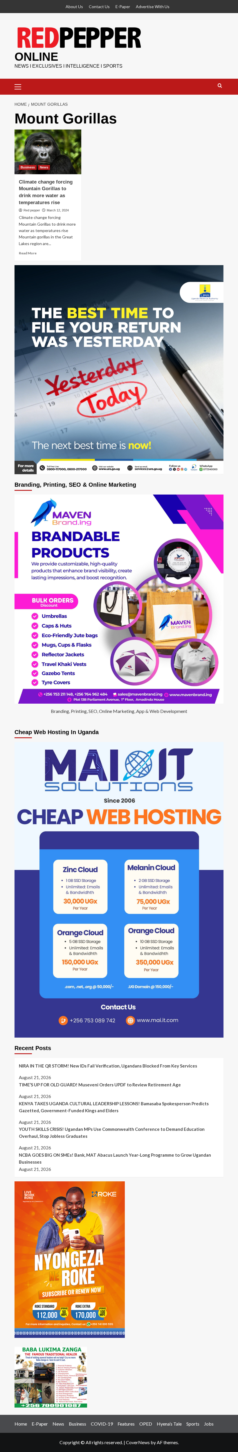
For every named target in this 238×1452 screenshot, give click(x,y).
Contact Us (99, 6)
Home (21, 1423)
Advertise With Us (153, 6)
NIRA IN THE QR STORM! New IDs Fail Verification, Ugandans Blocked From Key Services (108, 1065)
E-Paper (123, 6)
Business (28, 167)
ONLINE (36, 56)
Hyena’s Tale (169, 1423)
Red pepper (32, 210)
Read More (28, 253)
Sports (192, 1423)
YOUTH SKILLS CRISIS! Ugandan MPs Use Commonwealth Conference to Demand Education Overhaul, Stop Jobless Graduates (112, 1132)
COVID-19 (102, 1423)
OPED (145, 1423)
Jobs (209, 1423)
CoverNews (138, 1442)
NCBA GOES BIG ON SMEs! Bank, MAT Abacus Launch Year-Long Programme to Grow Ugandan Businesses (115, 1158)
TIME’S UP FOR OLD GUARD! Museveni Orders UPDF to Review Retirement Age (100, 1084)
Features (126, 1423)
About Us (74, 6)
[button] (20, 86)
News (44, 167)
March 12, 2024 (58, 210)
